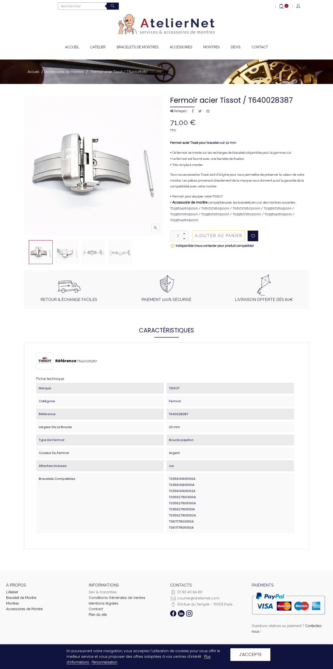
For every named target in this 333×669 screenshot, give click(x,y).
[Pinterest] (208, 111)
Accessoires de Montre (24, 609)
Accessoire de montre (189, 202)
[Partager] (193, 111)
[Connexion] (298, 6)
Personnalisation (104, 662)
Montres (12, 603)
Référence (65, 361)
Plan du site (98, 615)
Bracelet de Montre (21, 598)
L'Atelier (12, 592)
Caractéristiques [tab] (166, 330)
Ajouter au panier (218, 235)
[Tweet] (200, 111)
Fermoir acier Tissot (184, 142)
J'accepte (250, 654)
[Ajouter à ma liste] (252, 235)
